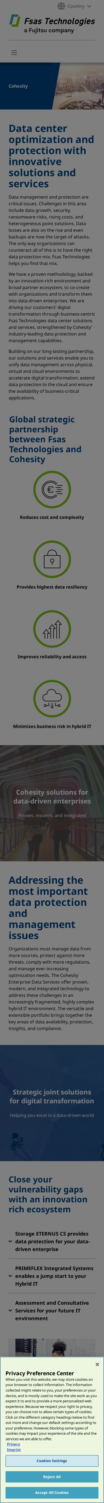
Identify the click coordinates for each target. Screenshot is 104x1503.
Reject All (52, 1476)
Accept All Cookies (52, 1492)
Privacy (13, 1444)
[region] (52, 1430)
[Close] (97, 1364)
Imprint (14, 1449)
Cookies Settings (52, 1460)
